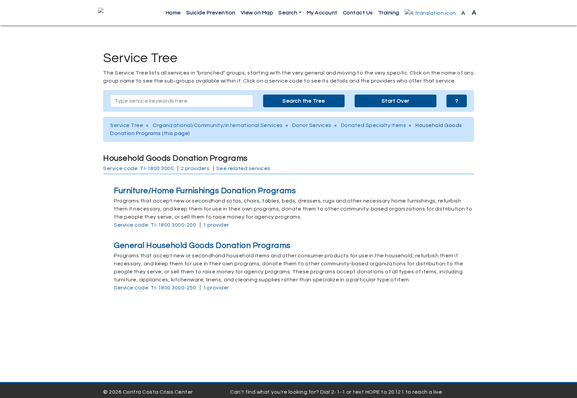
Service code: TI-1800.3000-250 (155, 287)
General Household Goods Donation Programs (202, 245)
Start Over (395, 101)
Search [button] (287, 12)
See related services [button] (243, 168)
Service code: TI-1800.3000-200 (155, 225)
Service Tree (126, 125)
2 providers (195, 168)
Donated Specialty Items (373, 125)
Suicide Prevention (210, 12)
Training (388, 12)
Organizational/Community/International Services (218, 125)
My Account (322, 12)
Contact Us (358, 12)
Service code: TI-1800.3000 (138, 168)
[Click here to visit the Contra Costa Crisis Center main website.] (120, 12)
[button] (430, 13)
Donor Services (312, 125)
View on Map (257, 12)
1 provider (216, 225)
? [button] (456, 101)
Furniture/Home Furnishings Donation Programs (205, 190)
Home (173, 12)
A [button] (468, 12)
